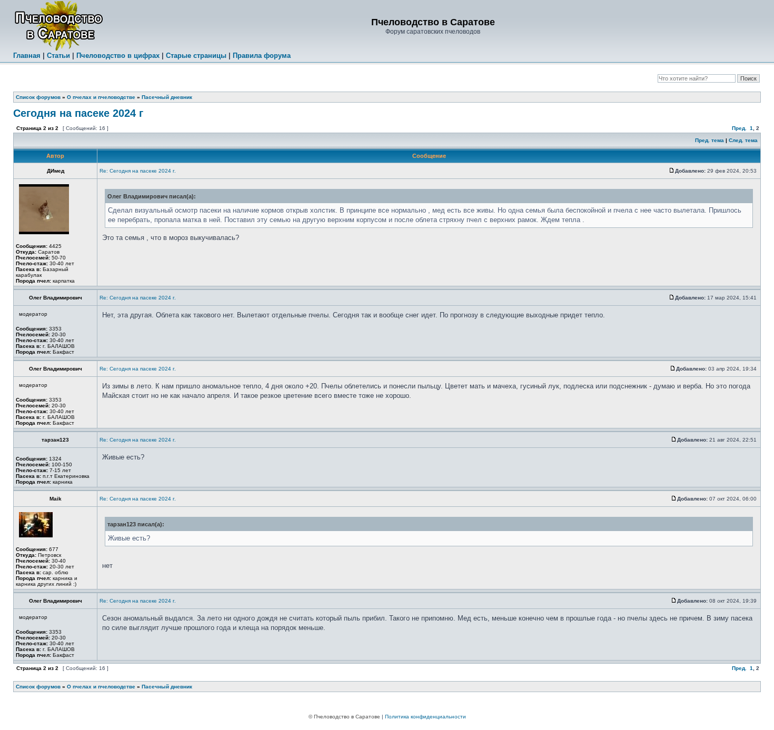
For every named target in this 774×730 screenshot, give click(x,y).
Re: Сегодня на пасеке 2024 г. (138, 171)
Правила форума (262, 55)
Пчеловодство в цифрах (118, 55)
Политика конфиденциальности (425, 716)
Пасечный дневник (167, 97)
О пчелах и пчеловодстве (101, 97)
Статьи (58, 55)
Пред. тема (709, 140)
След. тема (743, 140)
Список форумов (38, 97)
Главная (27, 55)
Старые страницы (196, 55)
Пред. (739, 128)
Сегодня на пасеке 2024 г (78, 113)
